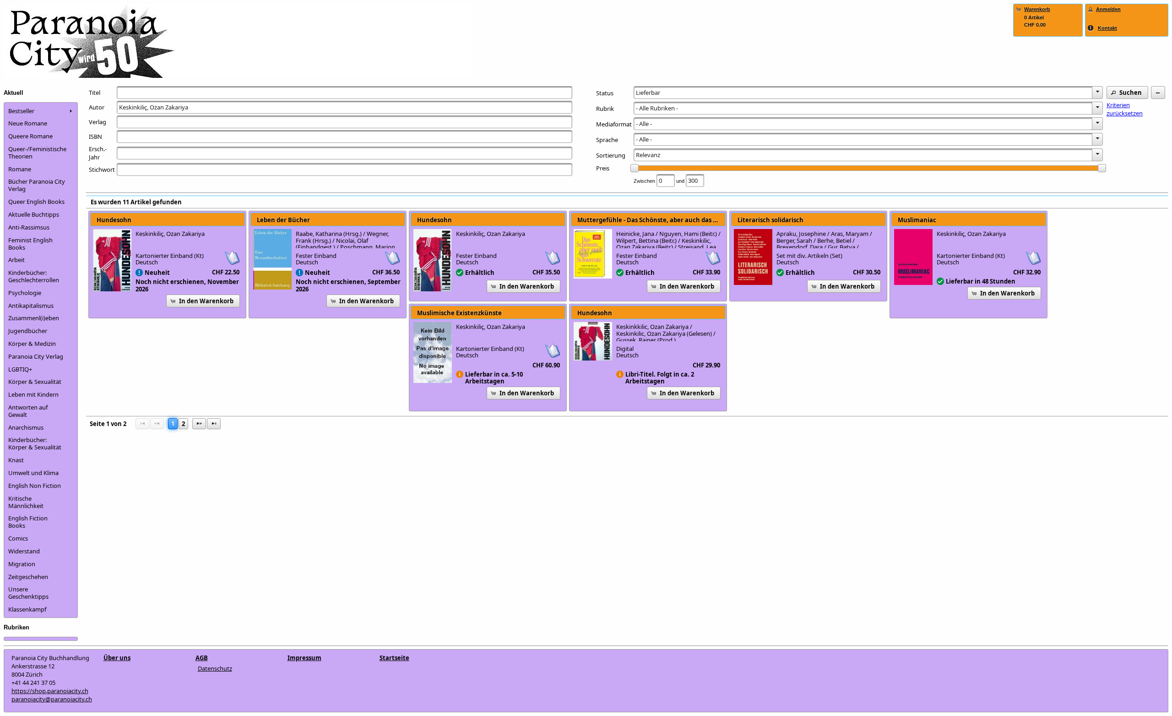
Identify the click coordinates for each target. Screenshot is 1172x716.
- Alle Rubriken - (657, 108)
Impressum (304, 658)
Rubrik (605, 108)
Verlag (97, 122)
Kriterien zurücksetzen (1125, 109)
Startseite (394, 658)
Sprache (607, 140)
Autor (96, 107)
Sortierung (610, 155)
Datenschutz (215, 668)
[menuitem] (41, 111)
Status (604, 93)
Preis (602, 168)
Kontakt (1107, 28)
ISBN (95, 136)
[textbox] (344, 92)
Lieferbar (648, 92)
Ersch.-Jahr (98, 153)
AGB (201, 658)
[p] (199, 423)
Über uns (116, 658)
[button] (1127, 92)
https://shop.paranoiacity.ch (49, 691)
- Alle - (644, 124)
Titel (94, 92)
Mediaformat (614, 124)
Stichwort (102, 169)
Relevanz (648, 155)
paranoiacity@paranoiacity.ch (51, 699)
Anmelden (1108, 9)
